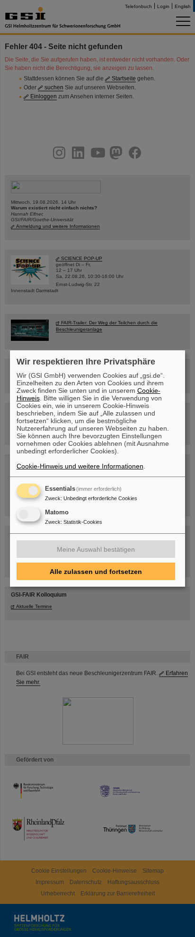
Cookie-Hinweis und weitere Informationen (80, 466)
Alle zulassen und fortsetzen (96, 571)
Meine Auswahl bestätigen (96, 549)
